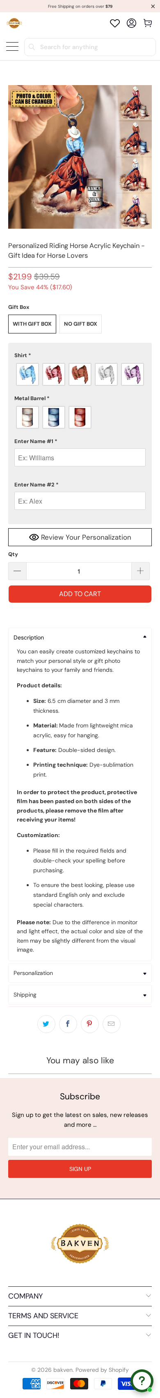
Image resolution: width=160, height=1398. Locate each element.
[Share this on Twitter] (46, 1024)
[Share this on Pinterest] (90, 1024)
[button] (80, 355)
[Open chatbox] (141, 1380)
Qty (13, 554)
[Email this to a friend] (112, 1024)
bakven (63, 1369)
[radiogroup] (80, 374)
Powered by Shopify (102, 1369)
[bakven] (14, 23)
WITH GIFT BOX (32, 323)
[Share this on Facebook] (68, 1024)
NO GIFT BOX (80, 323)
